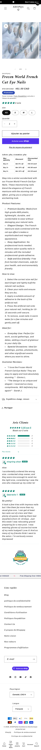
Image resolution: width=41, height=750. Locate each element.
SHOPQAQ (14, 727)
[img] (8, 458)
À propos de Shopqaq (14, 630)
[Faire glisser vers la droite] (26, 69)
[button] (5, 8)
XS (6, 113)
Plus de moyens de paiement (20, 147)
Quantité (5, 119)
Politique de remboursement (18, 607)
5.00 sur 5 (26, 428)
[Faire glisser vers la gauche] (15, 69)
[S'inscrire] (34, 659)
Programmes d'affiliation (16, 648)
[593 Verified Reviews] (20, 566)
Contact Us (9, 624)
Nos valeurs (10, 642)
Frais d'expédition (20, 96)
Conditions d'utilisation (15, 612)
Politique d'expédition (14, 618)
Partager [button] (8, 408)
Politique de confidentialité (21, 736)
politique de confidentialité (17, 601)
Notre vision (10, 636)
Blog (6, 595)
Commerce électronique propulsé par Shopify (21, 729)
